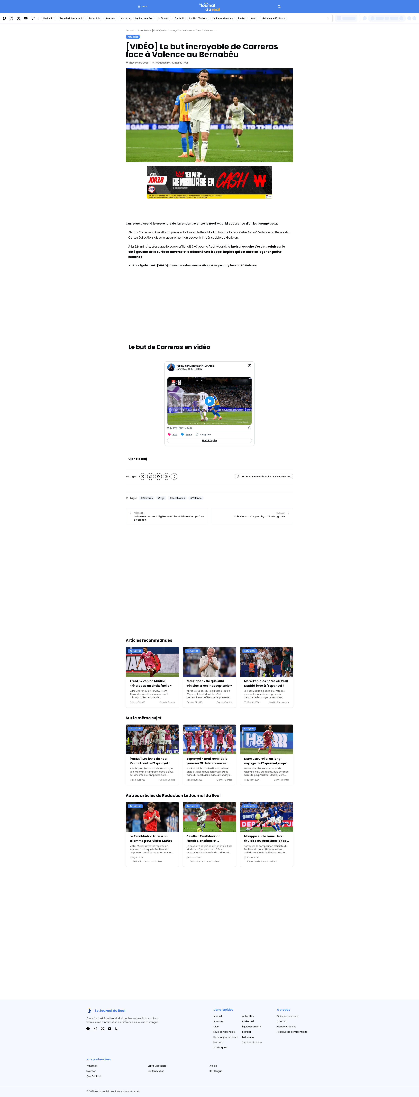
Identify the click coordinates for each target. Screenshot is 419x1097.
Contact (282, 1021)
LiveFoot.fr (48, 18)
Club (253, 18)
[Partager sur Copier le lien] (174, 476)
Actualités (94, 18)
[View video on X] (209, 401)
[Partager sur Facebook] (158, 476)
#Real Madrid (177, 498)
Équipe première (143, 18)
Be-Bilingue (216, 1071)
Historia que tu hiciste (225, 1037)
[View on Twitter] (250, 367)
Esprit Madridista (157, 1065)
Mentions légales (286, 1026)
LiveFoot (91, 1071)
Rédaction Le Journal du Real (171, 62)
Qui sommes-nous (288, 1016)
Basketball (248, 1021)
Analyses (110, 18)
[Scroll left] (38, 18)
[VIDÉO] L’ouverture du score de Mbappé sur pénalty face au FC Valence (206, 265)
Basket (242, 18)
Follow (198, 369)
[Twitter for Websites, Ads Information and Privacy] (249, 427)
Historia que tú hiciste (273, 18)
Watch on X (241, 381)
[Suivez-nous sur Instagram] (11, 18)
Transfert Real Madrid (71, 18)
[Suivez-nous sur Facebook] (4, 18)
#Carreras (147, 498)
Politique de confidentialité (292, 1031)
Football (179, 18)
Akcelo (213, 1065)
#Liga (161, 498)
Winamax (91, 1065)
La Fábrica (163, 18)
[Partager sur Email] (166, 476)
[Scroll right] (328, 18)
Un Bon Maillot (156, 1071)
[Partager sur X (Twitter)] (142, 476)
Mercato (125, 18)
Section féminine (198, 18)
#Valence (196, 498)
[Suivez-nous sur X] (18, 18)
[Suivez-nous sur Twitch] (33, 18)
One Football (93, 1076)
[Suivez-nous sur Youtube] (25, 18)
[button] (142, 6)
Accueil (130, 30)
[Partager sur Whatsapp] (150, 476)
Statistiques (220, 1047)
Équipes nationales (222, 18)
